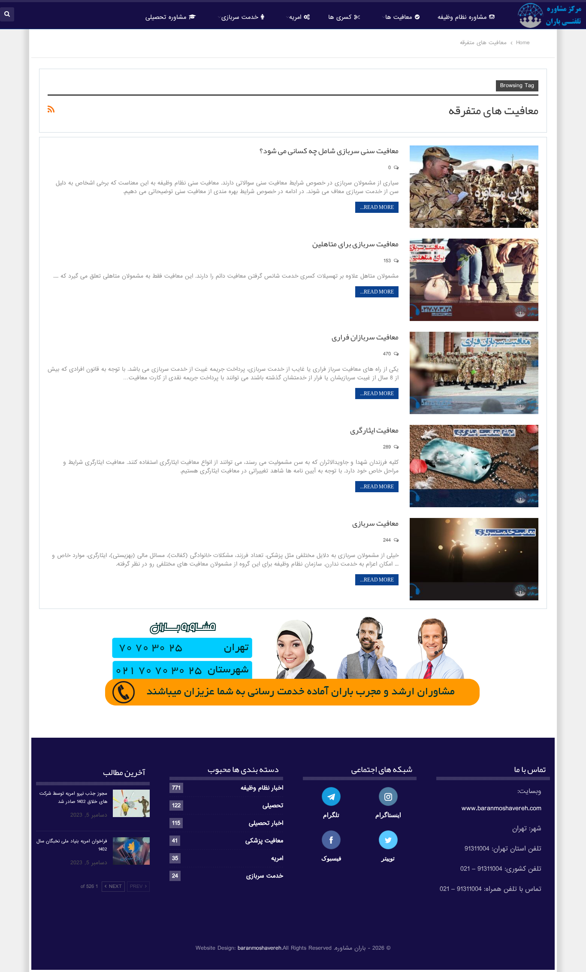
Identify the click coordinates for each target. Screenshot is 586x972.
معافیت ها (398, 17)
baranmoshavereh (259, 948)
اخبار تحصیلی (266, 823)
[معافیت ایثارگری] (474, 466)
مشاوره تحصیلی (165, 17)
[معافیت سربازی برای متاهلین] (474, 280)
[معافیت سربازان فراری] (474, 373)
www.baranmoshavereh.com (501, 808)
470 (388, 354)
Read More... (377, 207)
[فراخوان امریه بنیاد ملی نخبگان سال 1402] (131, 851)
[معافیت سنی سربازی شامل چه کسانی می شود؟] (474, 186)
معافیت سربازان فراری (365, 337)
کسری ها (340, 17)
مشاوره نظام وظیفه (462, 17)
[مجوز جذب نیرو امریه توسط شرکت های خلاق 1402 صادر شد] (131, 803)
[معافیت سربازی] (474, 559)
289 (388, 447)
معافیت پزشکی (264, 840)
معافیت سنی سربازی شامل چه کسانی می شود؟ (329, 150)
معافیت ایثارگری (374, 430)
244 (388, 540)
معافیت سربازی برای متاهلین (355, 243)
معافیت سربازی (375, 523)
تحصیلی (273, 805)
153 (388, 261)
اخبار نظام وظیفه (262, 788)
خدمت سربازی (239, 17)
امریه (277, 858)
